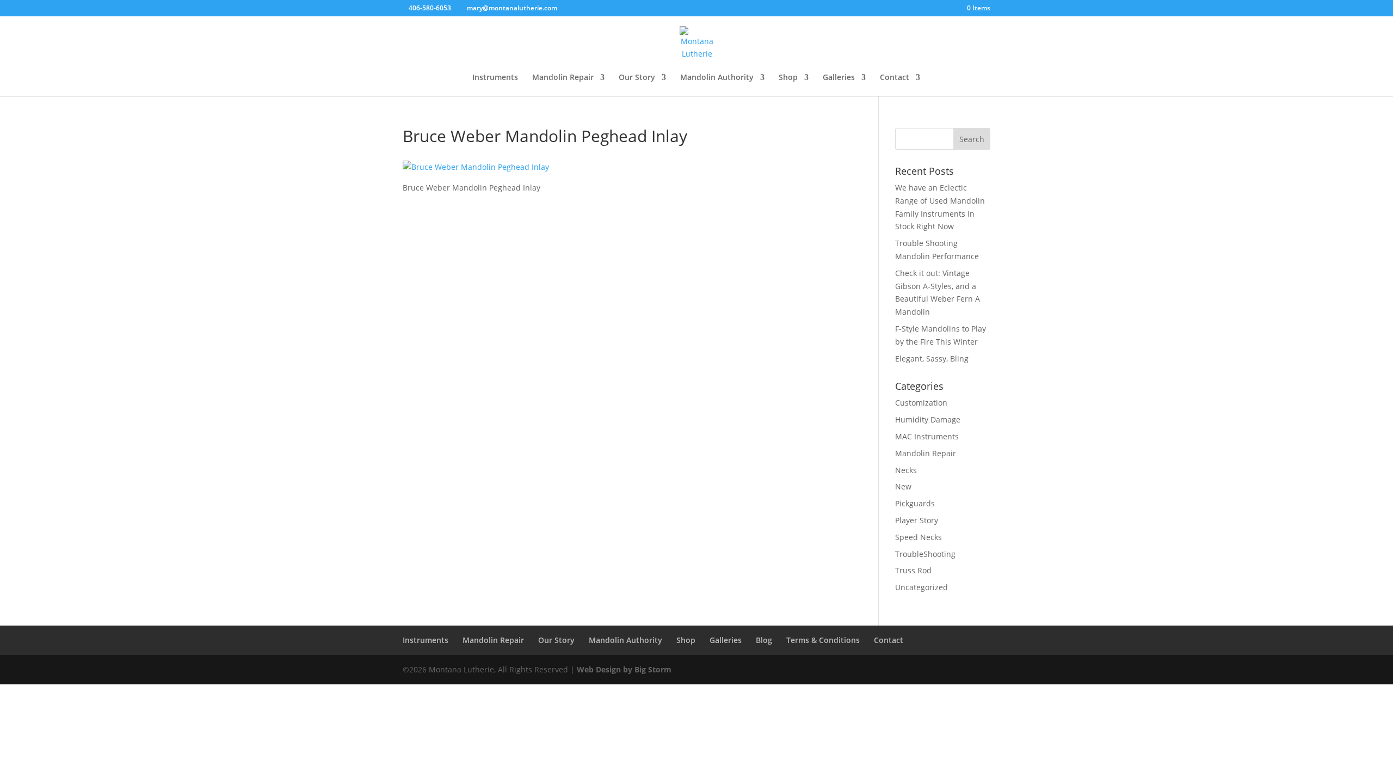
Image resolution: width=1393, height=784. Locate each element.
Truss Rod (913, 570)
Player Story (916, 520)
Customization (921, 402)
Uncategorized (921, 587)
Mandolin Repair (563, 78)
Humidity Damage (927, 419)
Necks (906, 470)
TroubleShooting (925, 554)
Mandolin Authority (717, 78)
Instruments (495, 78)
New (903, 486)
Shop (788, 78)
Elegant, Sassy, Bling (932, 358)
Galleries (839, 78)
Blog (764, 640)
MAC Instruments (927, 436)
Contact (894, 78)
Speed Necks (918, 537)
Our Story (637, 78)
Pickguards (915, 503)
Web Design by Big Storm (624, 669)
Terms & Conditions (823, 640)
